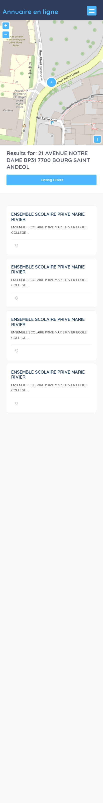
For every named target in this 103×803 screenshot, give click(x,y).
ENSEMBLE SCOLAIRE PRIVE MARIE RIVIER (48, 216)
